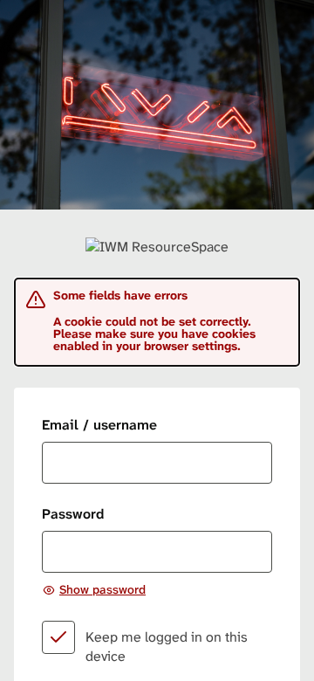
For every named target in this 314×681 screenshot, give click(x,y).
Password (73, 514)
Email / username (99, 425)
